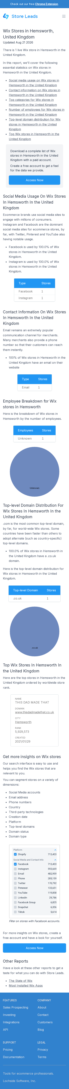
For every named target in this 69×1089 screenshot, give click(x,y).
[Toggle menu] (64, 16)
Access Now (34, 180)
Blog (41, 1029)
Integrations (11, 1022)
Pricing (8, 1049)
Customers (45, 1022)
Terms (42, 1057)
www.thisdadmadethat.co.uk (34, 712)
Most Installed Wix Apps (26, 985)
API (5, 1029)
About (42, 1007)
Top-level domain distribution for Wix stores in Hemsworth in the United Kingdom (35, 124)
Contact (43, 1015)
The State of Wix (20, 981)
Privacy (43, 1049)
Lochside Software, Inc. (19, 1081)
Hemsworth (23, 722)
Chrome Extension (46, 4)
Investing (9, 1015)
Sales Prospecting (15, 1007)
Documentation (13, 1057)
